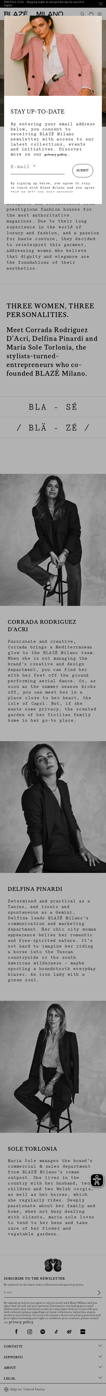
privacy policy (56, 155)
